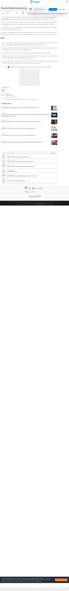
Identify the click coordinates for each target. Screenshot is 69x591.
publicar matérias (34, 99)
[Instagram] (25, 188)
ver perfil (8, 99)
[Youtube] (33, 188)
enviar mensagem (16, 99)
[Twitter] (30, 188)
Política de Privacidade (15, 581)
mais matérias (25, 99)
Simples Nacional (41, 45)
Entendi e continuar (61, 579)
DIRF (47, 19)
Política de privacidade (40, 204)
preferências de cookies (30, 581)
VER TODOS (53, 153)
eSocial (11, 24)
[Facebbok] (27, 188)
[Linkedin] (35, 188)
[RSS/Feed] (42, 188)
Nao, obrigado (62, 9)
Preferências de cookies (49, 204)
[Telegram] (37, 188)
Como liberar (53, 9)
